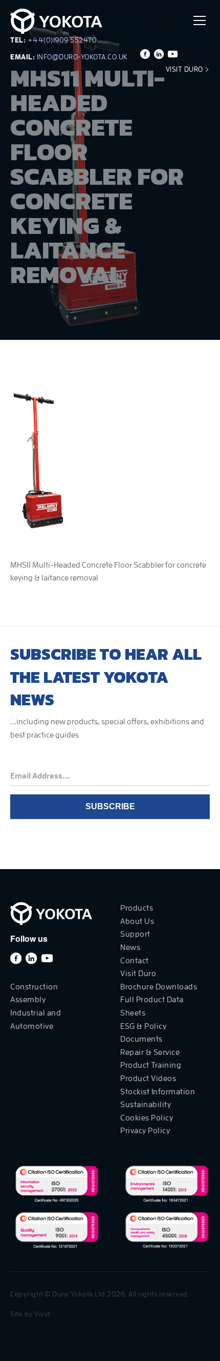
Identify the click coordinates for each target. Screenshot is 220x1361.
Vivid (42, 1313)
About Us (137, 921)
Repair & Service (150, 1052)
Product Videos (148, 1078)
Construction (34, 987)
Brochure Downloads (158, 987)
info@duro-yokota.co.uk (82, 56)
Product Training (150, 1065)
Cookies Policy (146, 1118)
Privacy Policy (145, 1131)
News (130, 947)
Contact (134, 961)
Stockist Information (157, 1092)
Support (135, 934)
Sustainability (145, 1104)
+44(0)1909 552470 (62, 40)
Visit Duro (185, 69)
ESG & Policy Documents (143, 1033)
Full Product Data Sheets (152, 1006)
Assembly (28, 1000)
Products (136, 908)
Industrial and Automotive (35, 1019)
